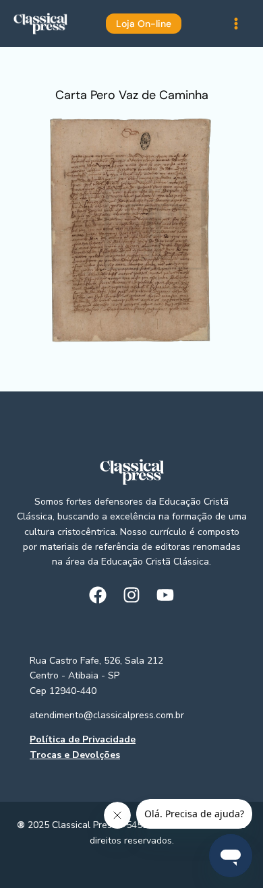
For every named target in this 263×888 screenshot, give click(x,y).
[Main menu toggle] (236, 24)
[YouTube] (165, 595)
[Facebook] (98, 595)
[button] (131, 23)
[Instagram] (131, 595)
